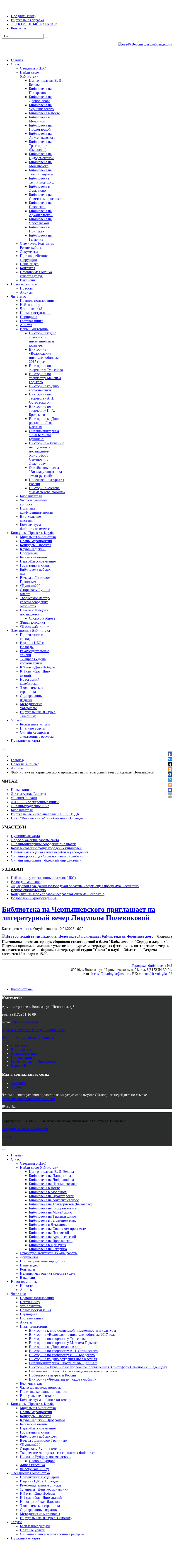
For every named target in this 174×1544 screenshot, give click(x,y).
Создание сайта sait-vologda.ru (25, 1129)
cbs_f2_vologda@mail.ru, (113, 974)
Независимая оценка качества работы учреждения (49, 852)
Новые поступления (26, 1053)
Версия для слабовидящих (151, 44)
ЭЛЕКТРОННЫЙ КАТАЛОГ (34, 24)
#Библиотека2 (22, 989)
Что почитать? (22, 1049)
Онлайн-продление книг (30, 806)
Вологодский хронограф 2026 (34, 898)
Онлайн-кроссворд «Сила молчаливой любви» (47, 856)
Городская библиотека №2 (152, 965)
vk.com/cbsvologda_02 (155, 974)
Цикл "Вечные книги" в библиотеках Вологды (47, 818)
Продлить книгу (23, 16)
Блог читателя (22, 810)
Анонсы (17, 768)
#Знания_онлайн (24, 798)
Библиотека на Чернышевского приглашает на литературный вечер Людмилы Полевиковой (78, 913)
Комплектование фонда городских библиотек (46, 848)
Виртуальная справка (27, 20)
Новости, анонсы (24, 764)
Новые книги (21, 790)
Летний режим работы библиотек (28, 1037)
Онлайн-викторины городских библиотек (43, 844)
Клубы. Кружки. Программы (33, 1061)
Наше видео (20, 1045)
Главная (17, 760)
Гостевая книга (22, 1057)
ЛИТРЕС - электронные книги (35, 802)
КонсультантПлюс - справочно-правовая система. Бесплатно (57, 894)
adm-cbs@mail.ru (25, 1022)
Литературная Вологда (28, 794)
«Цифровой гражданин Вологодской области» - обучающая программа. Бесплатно (75, 886)
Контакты (18, 28)
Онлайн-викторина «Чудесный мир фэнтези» (46, 860)
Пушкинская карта (25, 836)
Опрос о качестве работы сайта (35, 840)
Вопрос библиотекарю (28, 890)
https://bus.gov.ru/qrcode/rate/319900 (28, 1099)
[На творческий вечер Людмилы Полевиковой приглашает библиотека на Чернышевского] (77, 936)
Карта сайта (20, 1066)
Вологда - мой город (26, 882)
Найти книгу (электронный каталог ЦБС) (43, 878)
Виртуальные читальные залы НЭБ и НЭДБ (45, 814)
